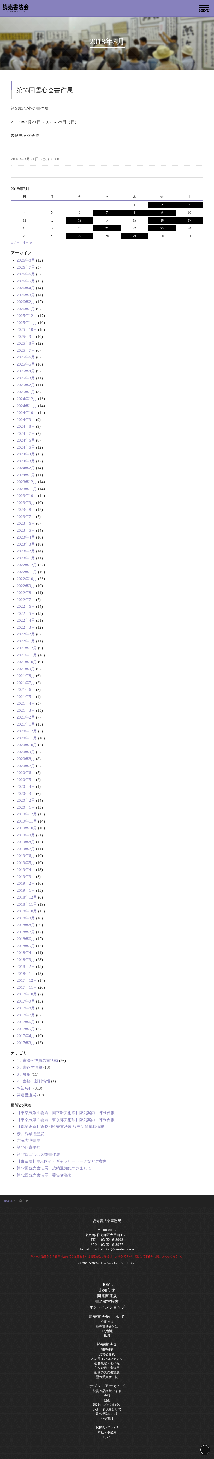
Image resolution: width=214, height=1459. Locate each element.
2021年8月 (26, 676)
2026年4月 (26, 288)
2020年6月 (26, 773)
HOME (8, 1200)
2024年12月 (27, 399)
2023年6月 (26, 523)
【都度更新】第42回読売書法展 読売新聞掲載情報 (60, 1127)
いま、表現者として (107, 1409)
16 (162, 220)
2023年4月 (26, 537)
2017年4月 (26, 1036)
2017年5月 (26, 1029)
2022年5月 (26, 613)
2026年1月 (26, 309)
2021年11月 (27, 655)
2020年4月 (26, 786)
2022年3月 (26, 627)
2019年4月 (26, 869)
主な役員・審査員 (107, 1368)
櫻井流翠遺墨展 (30, 1134)
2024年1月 (26, 475)
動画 (107, 1400)
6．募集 (24, 1074)
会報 (107, 1395)
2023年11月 (27, 489)
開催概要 (107, 1349)
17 (189, 220)
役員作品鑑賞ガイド (107, 1391)
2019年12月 (27, 814)
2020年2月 (26, 800)
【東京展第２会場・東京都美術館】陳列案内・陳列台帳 (66, 1120)
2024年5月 (26, 447)
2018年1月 (26, 973)
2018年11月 (27, 904)
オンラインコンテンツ (107, 1358)
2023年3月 (26, 544)
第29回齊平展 (28, 1147)
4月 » (27, 242)
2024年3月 (26, 461)
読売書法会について (107, 1317)
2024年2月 (26, 468)
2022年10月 (27, 579)
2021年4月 (26, 703)
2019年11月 (27, 821)
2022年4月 (26, 620)
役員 (107, 1335)
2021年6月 (26, 689)
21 (107, 228)
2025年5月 (26, 364)
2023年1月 (26, 558)
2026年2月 (26, 302)
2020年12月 (27, 731)
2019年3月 (26, 877)
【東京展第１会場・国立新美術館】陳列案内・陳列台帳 (66, 1113)
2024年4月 (26, 454)
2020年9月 (26, 752)
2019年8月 (26, 842)
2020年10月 (27, 745)
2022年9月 (26, 586)
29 (134, 236)
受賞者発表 (107, 1354)
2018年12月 (27, 897)
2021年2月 (26, 717)
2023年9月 (26, 503)
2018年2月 (26, 966)
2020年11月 (27, 738)
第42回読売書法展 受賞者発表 (44, 1175)
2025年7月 (26, 350)
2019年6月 (26, 856)
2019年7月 (26, 849)
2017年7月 (26, 1015)
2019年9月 (26, 835)
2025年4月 (26, 371)
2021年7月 (26, 683)
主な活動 (107, 1331)
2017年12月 (27, 980)
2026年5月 (26, 281)
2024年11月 (27, 406)
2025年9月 (26, 336)
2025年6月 (26, 357)
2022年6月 (26, 606)
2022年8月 (26, 592)
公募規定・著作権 (107, 1363)
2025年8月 (26, 343)
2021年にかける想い (107, 1404)
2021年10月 (27, 662)
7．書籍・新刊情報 (33, 1081)
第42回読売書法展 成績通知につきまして (54, 1168)
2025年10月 (27, 329)
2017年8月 (26, 1008)
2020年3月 (26, 793)
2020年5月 (26, 780)
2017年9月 (26, 1001)
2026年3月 (26, 295)
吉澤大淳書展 (28, 1140)
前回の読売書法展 (107, 1372)
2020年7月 (26, 766)
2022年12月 (27, 565)
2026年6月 (26, 274)
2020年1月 (26, 807)
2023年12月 (27, 482)
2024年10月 (27, 412)
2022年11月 (27, 572)
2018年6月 (26, 939)
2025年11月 (27, 323)
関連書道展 (26, 1095)
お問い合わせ (107, 1427)
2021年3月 (26, 710)
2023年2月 (26, 551)
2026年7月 (26, 267)
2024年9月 (26, 420)
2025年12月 (27, 316)
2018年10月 (27, 911)
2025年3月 (26, 378)
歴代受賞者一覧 (107, 1377)
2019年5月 (26, 863)
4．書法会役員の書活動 (37, 1060)
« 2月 (15, 242)
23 (162, 228)
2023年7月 (26, 516)
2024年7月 (26, 433)
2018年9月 (26, 918)
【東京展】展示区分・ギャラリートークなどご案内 (62, 1161)
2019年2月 (26, 883)
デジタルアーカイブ (107, 1386)
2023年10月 (27, 496)
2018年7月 (26, 932)
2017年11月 (27, 987)
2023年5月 (26, 530)
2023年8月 (26, 509)
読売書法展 (107, 1344)
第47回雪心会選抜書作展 (38, 1154)
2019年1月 (26, 890)
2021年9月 (26, 669)
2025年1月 (26, 392)
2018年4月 (26, 953)
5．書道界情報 (29, 1067)
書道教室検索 (107, 1301)
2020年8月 (26, 759)
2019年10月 (27, 828)
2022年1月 (26, 641)
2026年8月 (26, 260)
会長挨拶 (107, 1322)
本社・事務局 (107, 1432)
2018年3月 (26, 960)
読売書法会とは (107, 1326)
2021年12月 (27, 648)
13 (79, 220)
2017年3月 (26, 1043)
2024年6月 (26, 440)
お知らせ (24, 1088)
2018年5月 (26, 946)
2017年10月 (27, 994)
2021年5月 (26, 696)
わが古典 (107, 1418)
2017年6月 (26, 1022)
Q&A (106, 1437)
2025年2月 (26, 385)
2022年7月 (26, 600)
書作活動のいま (107, 1414)
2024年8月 (26, 426)
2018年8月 (26, 925)
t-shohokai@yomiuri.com (114, 1249)
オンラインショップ (107, 1307)
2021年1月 (26, 724)
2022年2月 (26, 634)
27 (79, 236)
